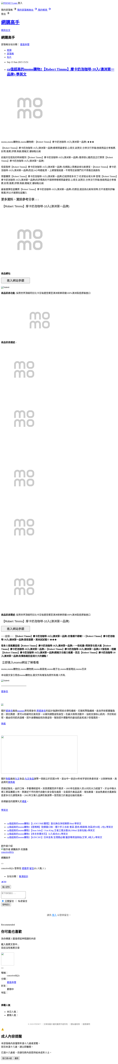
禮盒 (24, 801)
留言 (31, 868)
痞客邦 (25, 868)
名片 (9, 57)
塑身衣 (4, 691)
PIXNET (37, 1024)
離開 (16, 1058)
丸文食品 (29, 778)
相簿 (9, 50)
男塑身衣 (41, 711)
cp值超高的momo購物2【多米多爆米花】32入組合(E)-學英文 (37, 834)
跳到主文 (5, 30)
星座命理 (24, 44)
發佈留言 (6, 905)
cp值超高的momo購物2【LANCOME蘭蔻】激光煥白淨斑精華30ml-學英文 (44, 823)
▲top (3, 881)
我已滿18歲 (7, 1058)
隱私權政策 (75, 1024)
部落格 (10, 53)
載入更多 (6, 887)
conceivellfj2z (7, 852)
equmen (20, 711)
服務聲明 (86, 1024)
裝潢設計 (23, 876)
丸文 (17, 778)
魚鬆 (3, 723)
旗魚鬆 (11, 782)
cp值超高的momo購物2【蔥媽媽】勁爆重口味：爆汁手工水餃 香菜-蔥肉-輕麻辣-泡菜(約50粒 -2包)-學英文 (60, 827)
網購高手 (10, 22)
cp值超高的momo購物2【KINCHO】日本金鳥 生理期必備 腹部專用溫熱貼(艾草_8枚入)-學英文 (54, 837)
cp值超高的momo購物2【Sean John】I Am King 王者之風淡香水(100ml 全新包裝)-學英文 (51, 830)
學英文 (4, 810)
